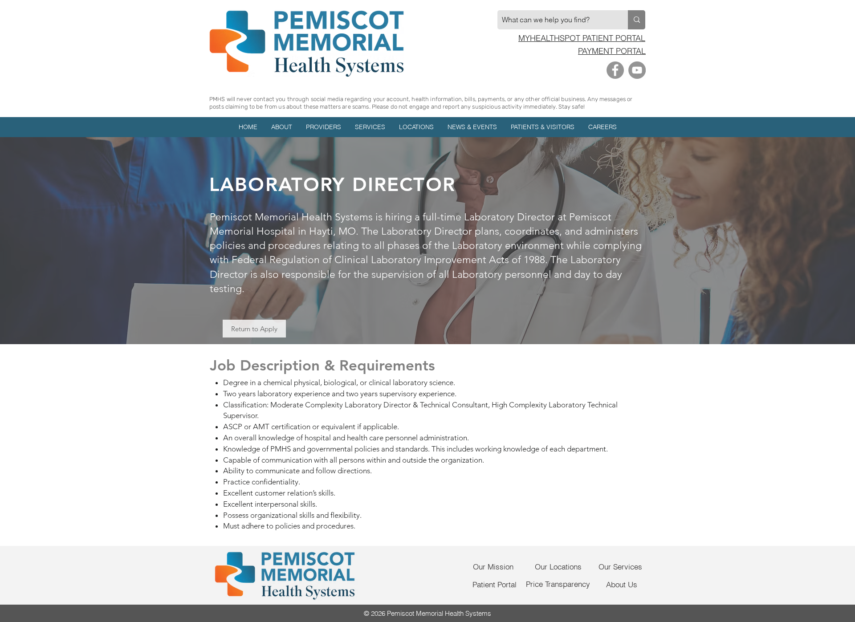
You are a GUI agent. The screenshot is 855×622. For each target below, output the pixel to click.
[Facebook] (615, 70)
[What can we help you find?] (636, 19)
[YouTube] (637, 70)
